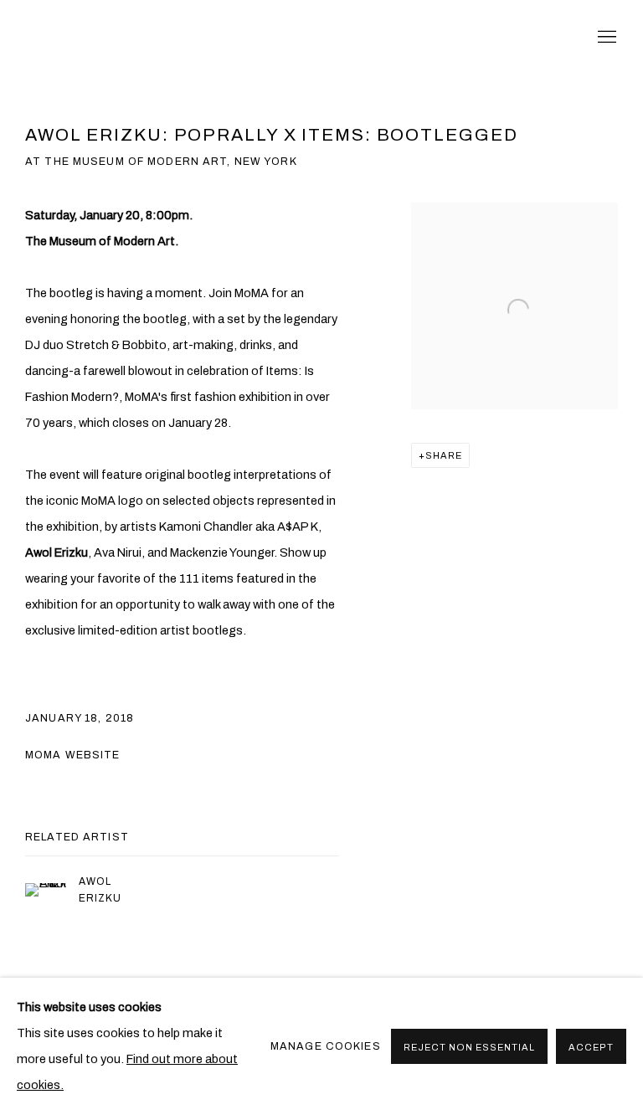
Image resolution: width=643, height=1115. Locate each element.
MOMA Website (73, 755)
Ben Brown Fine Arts (167, 37)
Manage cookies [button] (325, 1046)
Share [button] (443, 455)
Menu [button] (605, 37)
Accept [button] (591, 1047)
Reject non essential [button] (469, 1047)
